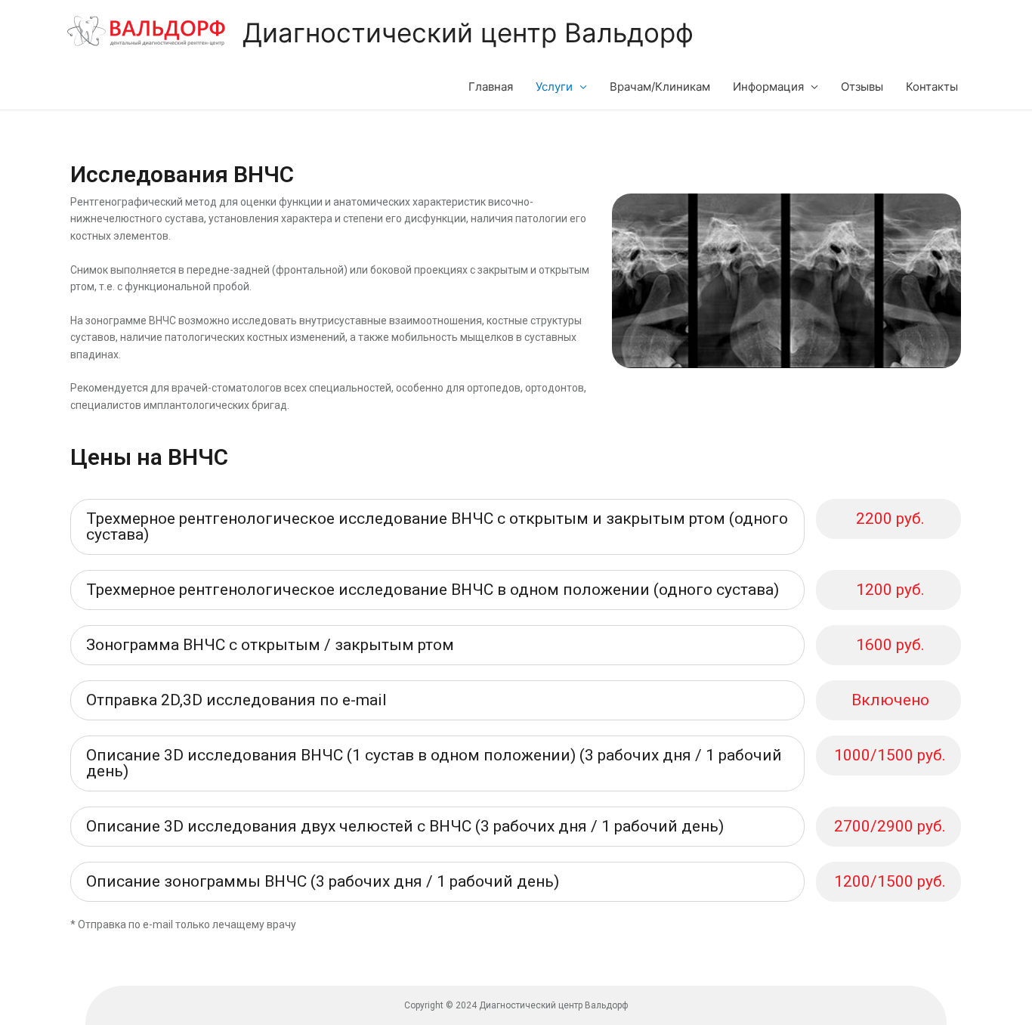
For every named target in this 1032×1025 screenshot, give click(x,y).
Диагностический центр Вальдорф (468, 32)
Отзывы (862, 86)
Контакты (932, 86)
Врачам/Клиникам (660, 86)
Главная (490, 86)
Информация (768, 86)
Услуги (554, 86)
